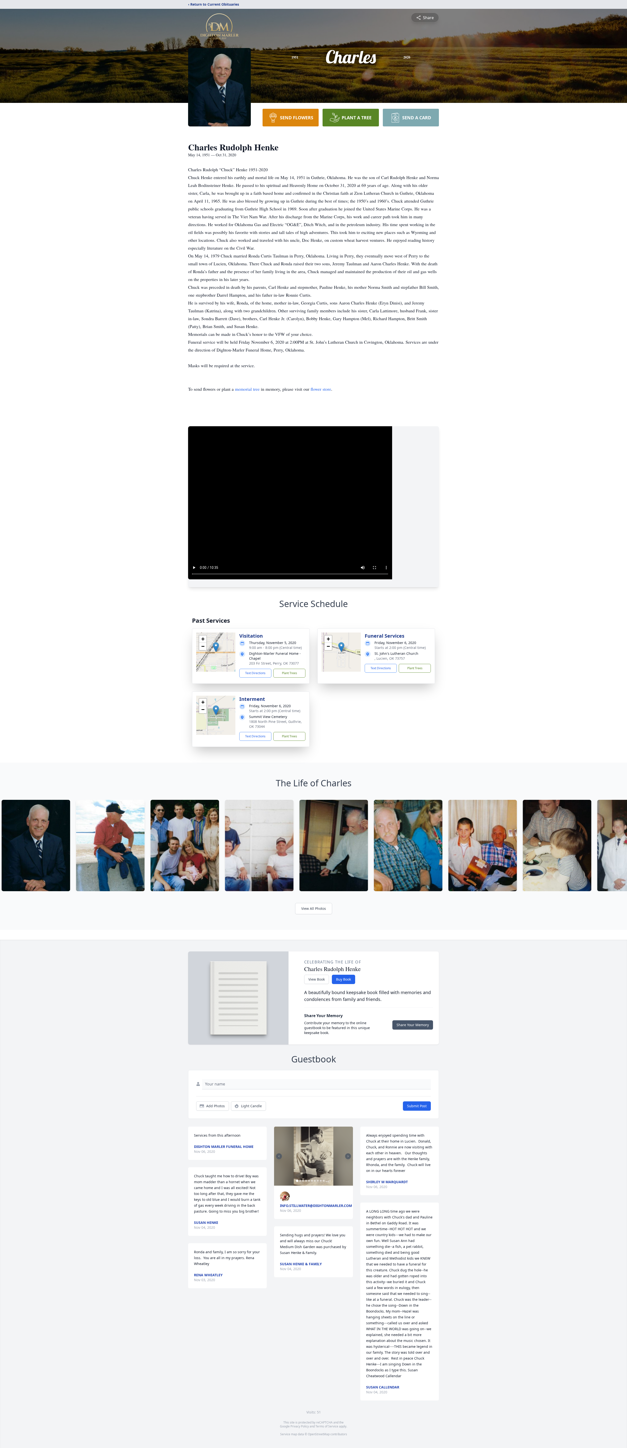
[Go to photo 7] (315, 1181)
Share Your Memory (413, 1024)
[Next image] (348, 1156)
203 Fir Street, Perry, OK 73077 (274, 663)
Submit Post (417, 1106)
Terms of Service (326, 1426)
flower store (321, 389)
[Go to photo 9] (321, 1181)
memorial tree (247, 389)
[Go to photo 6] (312, 1181)
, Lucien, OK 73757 (389, 658)
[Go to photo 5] (309, 1181)
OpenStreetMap (319, 1434)
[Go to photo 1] (297, 1181)
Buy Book (343, 979)
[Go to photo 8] (318, 1181)
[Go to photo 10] (324, 1181)
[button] (216, 647)
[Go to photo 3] (303, 1181)
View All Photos (313, 908)
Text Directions (255, 673)
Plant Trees (289, 673)
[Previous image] (279, 1156)
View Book (316, 979)
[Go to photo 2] (300, 1181)
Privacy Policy (299, 1426)
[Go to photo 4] (306, 1181)
